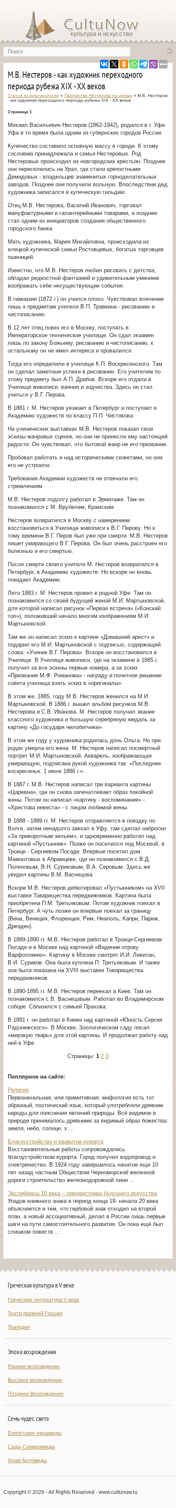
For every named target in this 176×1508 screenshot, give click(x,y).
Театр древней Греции (35, 1314)
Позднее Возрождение (36, 1394)
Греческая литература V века (43, 1300)
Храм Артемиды (27, 1461)
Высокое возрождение (35, 1380)
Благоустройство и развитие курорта (55, 1141)
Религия (18, 1090)
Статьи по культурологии (33, 95)
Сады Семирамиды (31, 1447)
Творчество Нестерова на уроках (98, 95)
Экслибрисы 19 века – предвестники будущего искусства (82, 1193)
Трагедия (19, 1327)
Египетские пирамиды (35, 1433)
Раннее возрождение (34, 1367)
